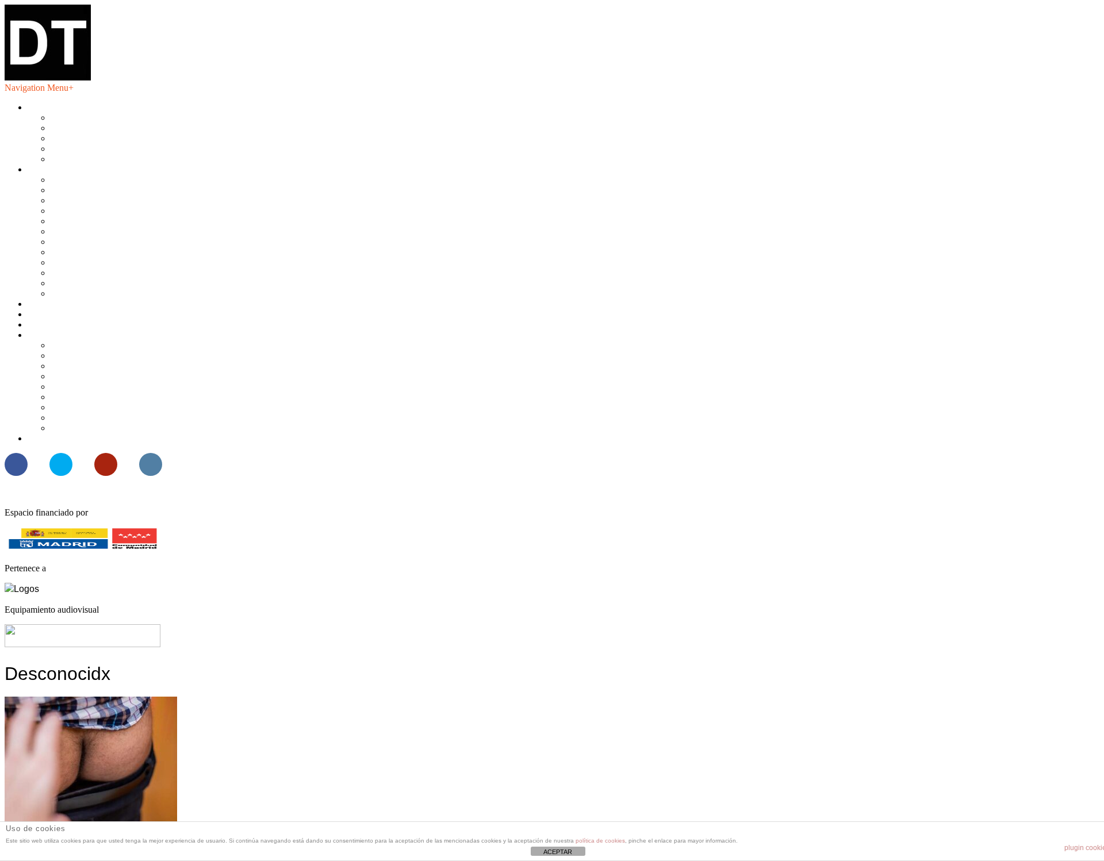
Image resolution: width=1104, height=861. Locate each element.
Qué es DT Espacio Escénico (104, 117)
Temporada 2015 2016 (92, 283)
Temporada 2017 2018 (92, 262)
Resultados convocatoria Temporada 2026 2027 (114, 438)
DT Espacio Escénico (67, 107)
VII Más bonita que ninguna (102, 428)
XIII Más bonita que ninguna (103, 366)
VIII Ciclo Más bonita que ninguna (114, 417)
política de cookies (600, 840)
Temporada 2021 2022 (92, 221)
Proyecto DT (51, 314)
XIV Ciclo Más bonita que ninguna (115, 355)
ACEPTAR (557, 851)
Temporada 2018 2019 (92, 252)
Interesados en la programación (107, 128)
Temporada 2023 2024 (92, 200)
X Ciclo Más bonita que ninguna (110, 397)
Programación (53, 169)
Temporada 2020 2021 (92, 231)
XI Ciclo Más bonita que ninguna (111, 386)
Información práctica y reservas (84, 304)
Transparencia (76, 148)
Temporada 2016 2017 (92, 273)
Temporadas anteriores (91, 293)
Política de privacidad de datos (106, 159)
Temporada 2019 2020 (92, 242)
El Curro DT (51, 324)
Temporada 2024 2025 (92, 190)
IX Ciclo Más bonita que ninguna (111, 407)
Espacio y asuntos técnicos (99, 138)
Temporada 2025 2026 (92, 179)
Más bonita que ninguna (71, 335)
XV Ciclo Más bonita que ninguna (113, 345)
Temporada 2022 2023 (92, 211)
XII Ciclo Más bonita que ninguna (113, 376)
